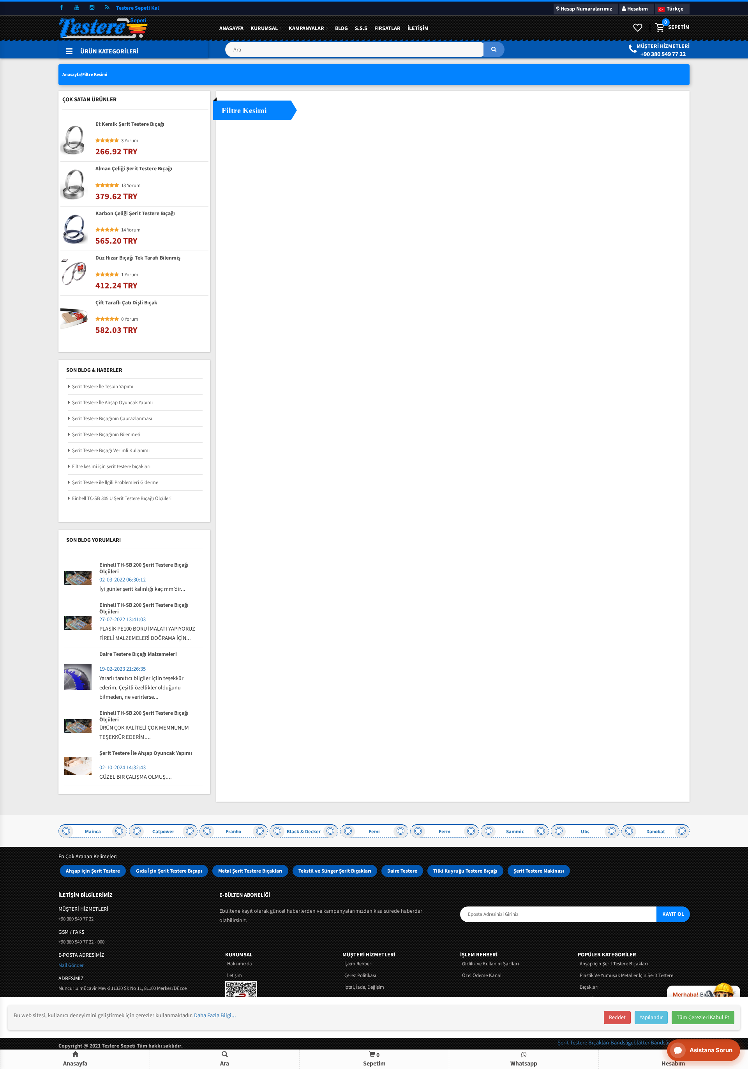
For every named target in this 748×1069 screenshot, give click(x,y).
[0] (659, 28)
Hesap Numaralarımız (585, 9)
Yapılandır (651, 1017)
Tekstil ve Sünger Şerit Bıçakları (334, 871)
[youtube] (77, 8)
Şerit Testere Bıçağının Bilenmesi (106, 434)
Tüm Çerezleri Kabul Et (703, 1017)
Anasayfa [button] (75, 1063)
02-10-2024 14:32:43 (122, 767)
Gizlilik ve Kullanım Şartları (490, 963)
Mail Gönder (71, 965)
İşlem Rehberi (358, 963)
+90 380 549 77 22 (663, 54)
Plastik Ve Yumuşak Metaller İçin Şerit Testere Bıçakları (626, 981)
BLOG (341, 28)
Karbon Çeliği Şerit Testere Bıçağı (135, 213)
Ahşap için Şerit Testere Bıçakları (614, 963)
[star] (97, 140)
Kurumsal (264, 28)
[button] (364, 52)
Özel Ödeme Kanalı (482, 975)
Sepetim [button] (374, 1059)
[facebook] (61, 8)
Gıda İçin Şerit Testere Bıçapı (169, 871)
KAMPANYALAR (306, 28)
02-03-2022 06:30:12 (122, 580)
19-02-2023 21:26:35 (122, 669)
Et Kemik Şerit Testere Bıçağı (129, 124)
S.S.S (361, 28)
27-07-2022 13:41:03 (122, 619)
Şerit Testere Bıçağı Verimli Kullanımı (111, 450)
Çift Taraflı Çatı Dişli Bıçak (126, 303)
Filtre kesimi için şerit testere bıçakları (111, 466)
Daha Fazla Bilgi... (215, 1015)
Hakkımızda (239, 963)
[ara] (494, 49)
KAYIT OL (673, 914)
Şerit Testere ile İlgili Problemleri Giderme (115, 482)
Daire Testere (402, 871)
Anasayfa (231, 28)
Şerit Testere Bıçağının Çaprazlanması (112, 418)
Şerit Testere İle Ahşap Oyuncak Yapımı (112, 402)
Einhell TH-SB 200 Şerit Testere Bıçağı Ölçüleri (144, 568)
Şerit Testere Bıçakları (583, 1043)
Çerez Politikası (360, 975)
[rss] (107, 8)
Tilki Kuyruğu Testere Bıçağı (465, 871)
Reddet (617, 1017)
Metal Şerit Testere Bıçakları (250, 871)
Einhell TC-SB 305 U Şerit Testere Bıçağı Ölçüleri (121, 498)
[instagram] (92, 8)
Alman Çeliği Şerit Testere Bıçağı (133, 169)
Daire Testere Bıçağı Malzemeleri (138, 654)
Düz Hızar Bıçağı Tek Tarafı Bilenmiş (137, 258)
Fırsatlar (387, 28)
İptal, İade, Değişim (364, 987)
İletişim (418, 28)
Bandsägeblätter (630, 1043)
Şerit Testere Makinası (538, 871)
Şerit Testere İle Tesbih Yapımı (102, 386)
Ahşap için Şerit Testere (93, 871)
